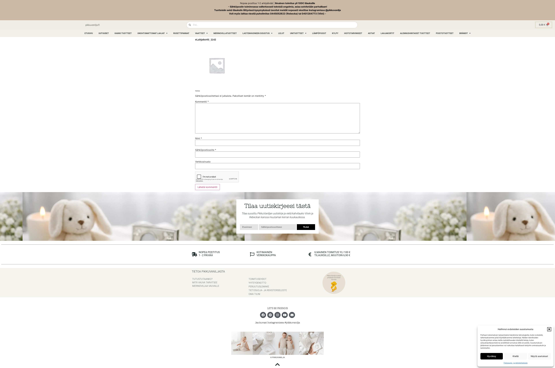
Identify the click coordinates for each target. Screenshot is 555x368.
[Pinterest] (270, 315)
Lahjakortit (387, 33)
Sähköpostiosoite (205, 150)
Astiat (371, 33)
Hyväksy (491, 356)
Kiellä (516, 356)
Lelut (281, 33)
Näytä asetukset (539, 356)
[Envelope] (292, 315)
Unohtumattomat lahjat (151, 33)
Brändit (463, 33)
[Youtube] (285, 315)
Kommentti (202, 101)
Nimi (198, 138)
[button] (549, 329)
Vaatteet (200, 33)
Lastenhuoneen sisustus (256, 33)
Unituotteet (297, 33)
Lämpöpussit (319, 33)
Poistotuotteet (445, 33)
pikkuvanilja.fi (92, 24)
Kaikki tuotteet (123, 33)
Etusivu (89, 33)
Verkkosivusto (203, 161)
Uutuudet (104, 33)
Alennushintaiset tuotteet (415, 33)
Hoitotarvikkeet (353, 33)
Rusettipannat (181, 33)
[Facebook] (263, 315)
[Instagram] (277, 315)
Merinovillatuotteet (225, 33)
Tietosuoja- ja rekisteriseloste (516, 363)
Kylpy (335, 33)
